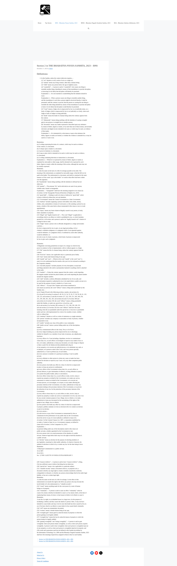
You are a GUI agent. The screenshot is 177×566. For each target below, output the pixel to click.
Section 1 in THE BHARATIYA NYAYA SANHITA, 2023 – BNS (56, 539)
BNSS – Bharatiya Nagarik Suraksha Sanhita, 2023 (95, 23)
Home (39, 23)
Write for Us (40, 555)
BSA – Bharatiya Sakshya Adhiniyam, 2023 (126, 23)
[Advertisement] (88, 45)
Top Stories (48, 23)
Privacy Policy (41, 558)
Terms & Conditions (43, 561)
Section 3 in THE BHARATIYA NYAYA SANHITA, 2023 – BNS (56, 541)
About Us (40, 552)
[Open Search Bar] (88, 28)
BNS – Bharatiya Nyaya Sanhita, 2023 (66, 23)
